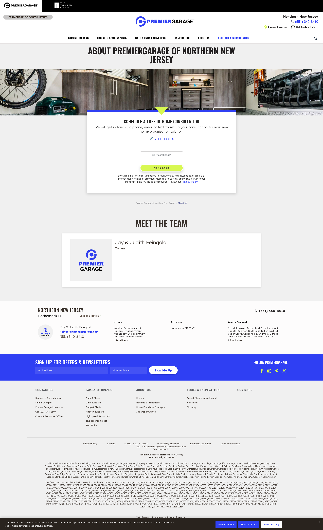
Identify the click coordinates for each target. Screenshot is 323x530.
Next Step (161, 168)
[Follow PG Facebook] (261, 371)
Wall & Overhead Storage (151, 38)
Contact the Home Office (49, 416)
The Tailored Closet (96, 420)
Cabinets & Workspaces (112, 38)
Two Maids (91, 425)
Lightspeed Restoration (98, 416)
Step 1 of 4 (164, 139)
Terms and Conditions (200, 443)
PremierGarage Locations (49, 407)
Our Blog (244, 390)
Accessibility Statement (168, 443)
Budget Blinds (93, 407)
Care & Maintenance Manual (202, 398)
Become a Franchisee (148, 402)
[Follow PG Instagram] (269, 371)
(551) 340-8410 (272, 311)
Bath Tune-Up (93, 402)
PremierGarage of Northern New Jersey (155, 203)
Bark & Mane (93, 398)
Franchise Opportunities (28, 17)
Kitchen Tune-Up (95, 411)
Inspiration (182, 38)
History (140, 398)
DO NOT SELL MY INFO (136, 443)
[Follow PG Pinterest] (276, 371)
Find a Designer (43, 402)
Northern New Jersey (300, 17)
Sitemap (111, 443)
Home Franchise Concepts (150, 407)
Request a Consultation (48, 398)
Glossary (191, 407)
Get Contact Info (305, 27)
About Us (204, 38)
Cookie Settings (271, 524)
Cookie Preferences (230, 443)
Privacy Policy (190, 181)
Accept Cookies (226, 524)
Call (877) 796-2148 (45, 411)
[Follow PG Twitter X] (284, 371)
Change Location (277, 27)
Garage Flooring (78, 38)
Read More (122, 340)
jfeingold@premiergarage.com (79, 331)
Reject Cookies (249, 524)
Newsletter (192, 402)
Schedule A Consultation (233, 38)
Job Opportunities (146, 411)
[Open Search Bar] (315, 38)
